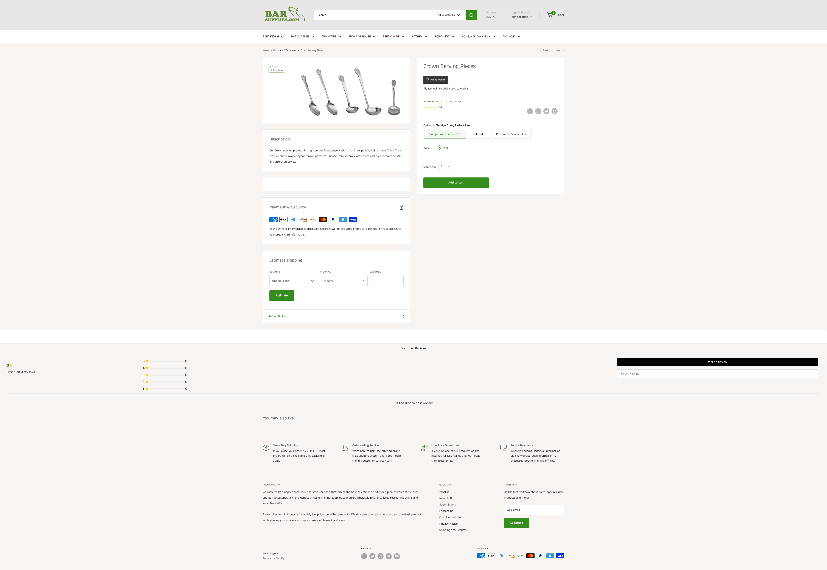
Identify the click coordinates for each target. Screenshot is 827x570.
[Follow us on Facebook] (364, 556)
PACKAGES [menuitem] (509, 36)
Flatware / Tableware (284, 50)
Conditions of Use (450, 517)
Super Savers (447, 504)
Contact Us (446, 511)
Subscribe (516, 523)
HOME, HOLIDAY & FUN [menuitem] (476, 36)
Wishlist (444, 492)
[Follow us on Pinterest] (389, 556)
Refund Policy (277, 316)
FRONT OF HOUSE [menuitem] (360, 36)
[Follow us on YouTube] (397, 556)
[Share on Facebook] (530, 111)
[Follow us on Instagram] (381, 556)
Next (558, 50)
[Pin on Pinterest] (538, 111)
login (435, 88)
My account (520, 17)
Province (325, 272)
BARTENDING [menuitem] (271, 36)
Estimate (282, 295)
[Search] (471, 15)
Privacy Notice (448, 524)
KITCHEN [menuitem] (417, 36)
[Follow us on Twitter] (372, 556)
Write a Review (717, 362)
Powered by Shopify (273, 558)
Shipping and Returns (452, 530)
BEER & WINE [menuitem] (391, 36)
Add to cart (456, 182)
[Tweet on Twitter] (546, 111)
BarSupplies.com (433, 101)
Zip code (375, 272)
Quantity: (429, 166)
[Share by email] (555, 111)
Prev (545, 50)
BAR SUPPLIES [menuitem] (300, 36)
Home (266, 50)
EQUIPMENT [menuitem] (442, 36)
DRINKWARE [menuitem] (329, 36)
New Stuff (445, 498)
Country (274, 272)
